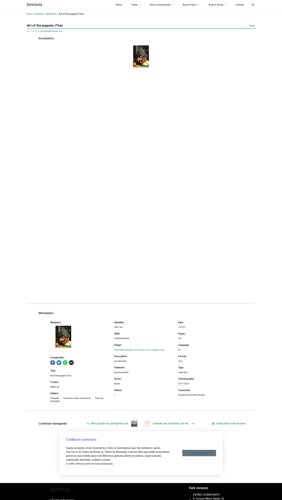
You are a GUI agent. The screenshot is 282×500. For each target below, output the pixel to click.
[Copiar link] (71, 362)
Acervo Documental (160, 4)
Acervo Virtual (216, 4)
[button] (253, 5)
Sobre (134, 4)
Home (119, 4)
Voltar (252, 26)
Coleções (39, 14)
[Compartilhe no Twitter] (58, 362)
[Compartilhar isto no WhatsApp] (65, 362)
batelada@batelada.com (51, 31)
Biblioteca (51, 14)
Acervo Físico (189, 4)
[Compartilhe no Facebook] (52, 362)
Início (29, 14)
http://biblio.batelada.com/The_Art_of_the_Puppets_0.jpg (139, 350)
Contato (240, 4)
